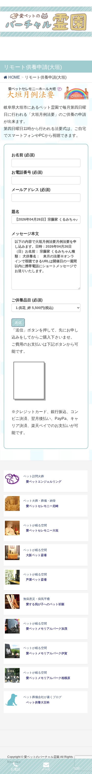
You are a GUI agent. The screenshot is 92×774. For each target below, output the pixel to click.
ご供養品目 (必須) (27, 300)
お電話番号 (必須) (27, 172)
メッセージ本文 (25, 234)
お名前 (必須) (23, 155)
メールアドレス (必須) (31, 190)
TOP (76, 769)
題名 (15, 212)
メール (46, 769)
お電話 (15, 769)
